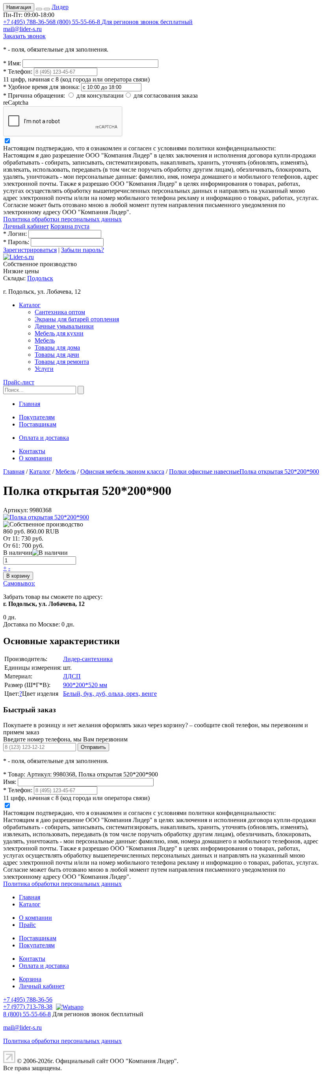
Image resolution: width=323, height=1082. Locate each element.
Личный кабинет (26, 226)
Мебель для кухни (59, 333)
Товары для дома (57, 347)
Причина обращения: (34, 95)
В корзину (18, 576)
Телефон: (17, 71)
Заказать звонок (24, 36)
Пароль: (16, 242)
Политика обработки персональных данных (62, 219)
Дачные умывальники (64, 326)
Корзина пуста (69, 226)
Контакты (32, 451)
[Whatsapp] (69, 1006)
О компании (35, 458)
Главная (29, 403)
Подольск (40, 278)
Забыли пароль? (82, 249)
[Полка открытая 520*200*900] (46, 517)
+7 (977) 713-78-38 (27, 1006)
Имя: (12, 63)
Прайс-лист (18, 382)
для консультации (100, 95)
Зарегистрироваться (30, 249)
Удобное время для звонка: (41, 86)
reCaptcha (15, 102)
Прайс (27, 924)
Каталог (30, 305)
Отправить (93, 747)
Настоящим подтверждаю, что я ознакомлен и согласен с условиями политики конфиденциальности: (139, 148)
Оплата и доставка (44, 437)
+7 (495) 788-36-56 (27, 22)
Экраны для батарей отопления (77, 319)
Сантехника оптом (60, 312)
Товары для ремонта (62, 361)
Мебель (45, 340)
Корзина (30, 979)
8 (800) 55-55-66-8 (122, 22)
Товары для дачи (57, 354)
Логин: (15, 233)
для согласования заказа (166, 95)
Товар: (14, 774)
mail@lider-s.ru (22, 29)
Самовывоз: (19, 583)
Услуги (44, 368)
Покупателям (37, 417)
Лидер (60, 7)
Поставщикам (37, 424)
